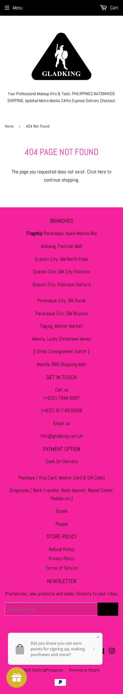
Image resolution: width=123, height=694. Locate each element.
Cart (113, 7)
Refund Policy (61, 549)
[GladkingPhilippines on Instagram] (112, 651)
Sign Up (108, 609)
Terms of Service (62, 568)
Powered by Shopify (84, 670)
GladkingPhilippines (47, 670)
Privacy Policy (62, 558)
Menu (17, 7)
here (102, 171)
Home (9, 126)
